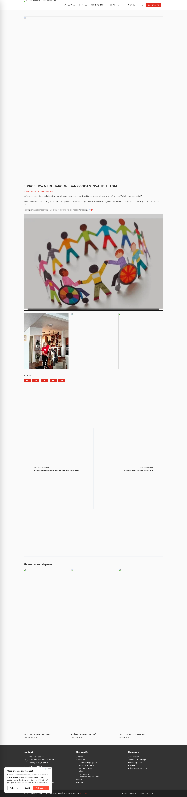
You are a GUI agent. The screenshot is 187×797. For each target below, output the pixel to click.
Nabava (131, 765)
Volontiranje (84, 774)
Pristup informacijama (137, 768)
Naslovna (69, 5)
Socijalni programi (86, 765)
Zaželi (36, 191)
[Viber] (44, 380)
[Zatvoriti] (48, 769)
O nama (82, 5)
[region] (28, 780)
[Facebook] (27, 380)
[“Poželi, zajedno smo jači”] (141, 650)
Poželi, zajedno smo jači (84, 734)
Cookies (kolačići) (146, 793)
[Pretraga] (142, 5)
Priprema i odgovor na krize (91, 777)
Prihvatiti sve (41, 788)
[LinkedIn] (35, 380)
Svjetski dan (28, 191)
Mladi (81, 771)
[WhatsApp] (53, 380)
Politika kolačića (41, 783)
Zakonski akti (133, 757)
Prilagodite (14, 788)
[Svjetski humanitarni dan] (46, 650)
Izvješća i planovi (135, 763)
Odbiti (27, 788)
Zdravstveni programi (88, 763)
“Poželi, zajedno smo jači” (132, 734)
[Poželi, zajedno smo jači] (93, 650)
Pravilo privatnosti (129, 793)
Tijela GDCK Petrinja (137, 760)
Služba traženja (85, 768)
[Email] (61, 380)
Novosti (132, 5)
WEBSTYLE (84, 793)
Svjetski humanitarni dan (37, 734)
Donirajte (153, 5)
